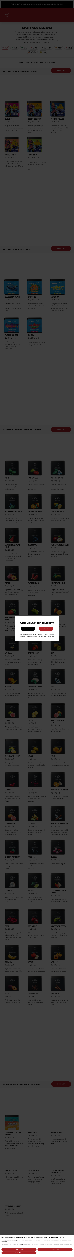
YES (46, 629)
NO (28, 629)
